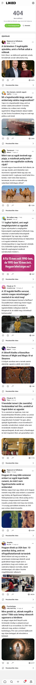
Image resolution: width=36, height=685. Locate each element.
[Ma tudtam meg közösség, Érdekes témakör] (4, 218)
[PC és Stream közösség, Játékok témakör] (4, 348)
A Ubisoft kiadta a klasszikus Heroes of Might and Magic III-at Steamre (17, 355)
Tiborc (8, 400)
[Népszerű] (5, 681)
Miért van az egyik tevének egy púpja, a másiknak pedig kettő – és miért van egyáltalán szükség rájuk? (17, 160)
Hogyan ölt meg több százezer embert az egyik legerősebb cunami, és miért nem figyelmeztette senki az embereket (16, 481)
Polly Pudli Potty (11, 608)
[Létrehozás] (18, 681)
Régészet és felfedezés (14, 41)
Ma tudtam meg (12, 217)
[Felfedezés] (11, 681)
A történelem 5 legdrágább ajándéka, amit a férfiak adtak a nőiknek (17, 49)
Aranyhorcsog (11, 288)
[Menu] (32, 42)
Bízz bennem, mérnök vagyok (16, 92)
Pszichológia (11, 606)
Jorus (8, 43)
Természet (10, 150)
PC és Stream (11, 347)
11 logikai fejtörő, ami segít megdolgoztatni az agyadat (15, 224)
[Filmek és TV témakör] (4, 287)
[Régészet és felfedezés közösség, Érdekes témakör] (4, 42)
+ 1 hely (16, 150)
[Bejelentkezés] (33, 3)
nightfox (9, 94)
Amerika (9, 542)
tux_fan (9, 544)
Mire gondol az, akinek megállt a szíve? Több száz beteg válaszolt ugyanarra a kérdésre (17, 614)
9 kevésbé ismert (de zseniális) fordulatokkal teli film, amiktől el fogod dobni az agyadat (17, 406)
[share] (12, 80)
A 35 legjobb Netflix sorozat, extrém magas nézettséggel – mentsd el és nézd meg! (16, 294)
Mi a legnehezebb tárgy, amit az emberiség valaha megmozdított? (18, 98)
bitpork (9, 349)
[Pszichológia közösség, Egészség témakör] (4, 607)
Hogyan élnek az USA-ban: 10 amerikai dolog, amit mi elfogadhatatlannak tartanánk (16, 550)
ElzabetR (9, 219)
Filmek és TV (11, 286)
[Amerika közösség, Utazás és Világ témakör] (4, 543)
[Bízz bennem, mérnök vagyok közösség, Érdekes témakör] (4, 93)
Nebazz (9, 152)
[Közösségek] (31, 681)
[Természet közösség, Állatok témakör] (4, 151)
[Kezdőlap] (11, 3)
